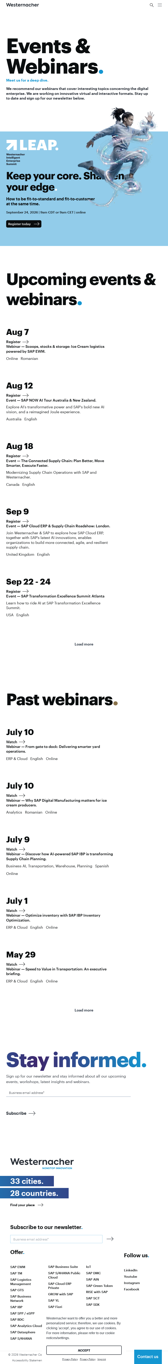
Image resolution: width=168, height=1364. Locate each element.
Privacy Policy (70, 1359)
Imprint (102, 1359)
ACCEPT (84, 1350)
